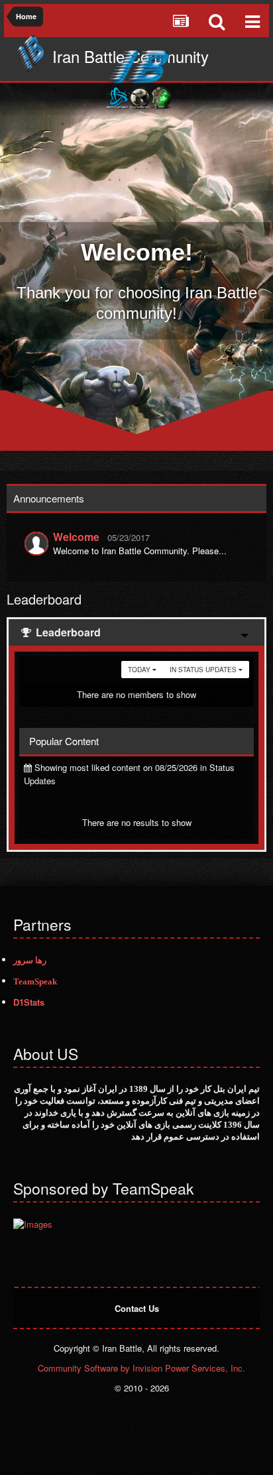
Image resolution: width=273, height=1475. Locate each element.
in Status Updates (204, 669)
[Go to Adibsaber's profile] (36, 544)
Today (140, 669)
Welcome (76, 536)
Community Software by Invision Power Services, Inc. (141, 1368)
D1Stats (28, 1002)
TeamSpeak (35, 981)
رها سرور (29, 960)
